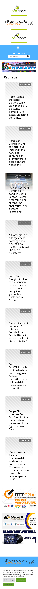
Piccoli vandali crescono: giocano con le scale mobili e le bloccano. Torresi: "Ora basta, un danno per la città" (18, 107)
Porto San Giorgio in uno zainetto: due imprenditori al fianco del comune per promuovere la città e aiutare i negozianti (17, 152)
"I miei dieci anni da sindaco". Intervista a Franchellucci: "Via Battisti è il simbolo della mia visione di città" (19, 332)
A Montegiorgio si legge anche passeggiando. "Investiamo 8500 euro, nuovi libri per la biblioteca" (19, 243)
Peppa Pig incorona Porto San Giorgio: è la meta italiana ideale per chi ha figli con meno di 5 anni (18, 420)
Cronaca (10, 77)
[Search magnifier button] (28, 56)
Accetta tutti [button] (21, 580)
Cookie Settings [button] (9, 580)
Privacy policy (8, 584)
